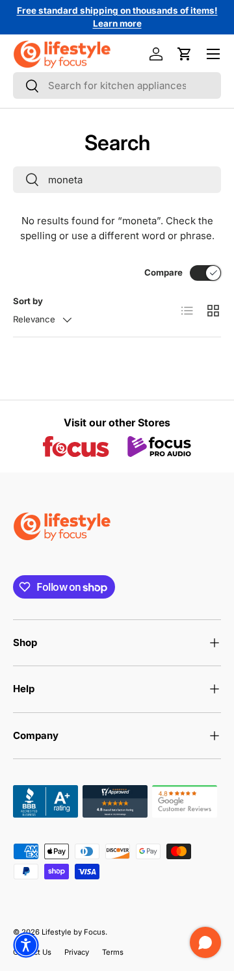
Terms (113, 952)
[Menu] (213, 54)
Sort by (28, 301)
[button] (184, 54)
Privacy (76, 952)
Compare (163, 272)
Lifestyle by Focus (73, 932)
